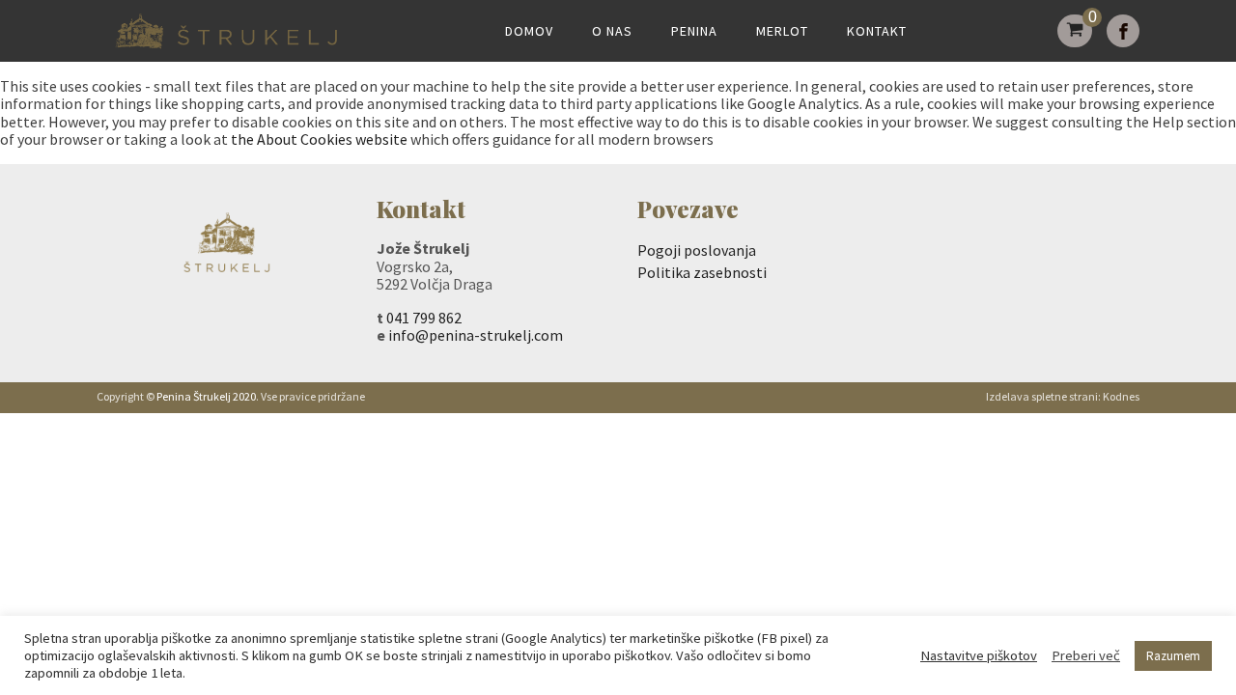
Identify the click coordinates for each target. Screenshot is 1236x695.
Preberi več (1086, 655)
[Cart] (1074, 30)
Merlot (782, 31)
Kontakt (877, 31)
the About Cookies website (319, 139)
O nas (612, 31)
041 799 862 (424, 317)
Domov (529, 31)
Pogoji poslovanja (696, 250)
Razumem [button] (1173, 656)
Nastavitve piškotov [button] (978, 655)
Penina (694, 31)
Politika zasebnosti (702, 272)
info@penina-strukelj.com (475, 335)
